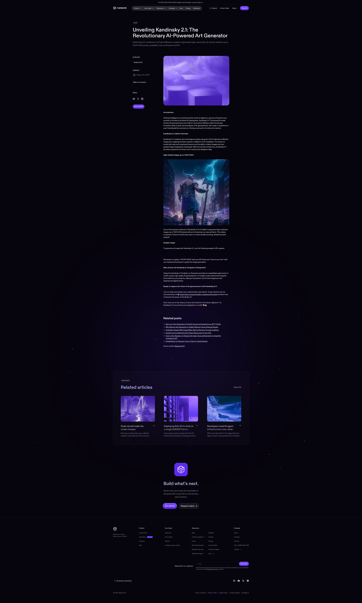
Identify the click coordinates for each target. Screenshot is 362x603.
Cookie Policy (223, 593)
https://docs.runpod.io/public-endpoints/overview (198, 294)
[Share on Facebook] (134, 99)
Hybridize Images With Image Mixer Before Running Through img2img (192, 330)
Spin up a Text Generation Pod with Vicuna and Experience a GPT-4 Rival (193, 324)
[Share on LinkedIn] (142, 99)
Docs (181, 8)
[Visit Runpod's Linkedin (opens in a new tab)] (248, 581)
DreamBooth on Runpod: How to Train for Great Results (186, 341)
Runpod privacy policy (212, 569)
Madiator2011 (179, 346)
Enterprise (196, 8)
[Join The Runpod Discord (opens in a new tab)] (239, 581)
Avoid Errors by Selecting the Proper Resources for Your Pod (188, 333)
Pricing (188, 8)
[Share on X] (138, 99)
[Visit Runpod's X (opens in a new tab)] (243, 581)
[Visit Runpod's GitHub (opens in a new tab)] (234, 581)
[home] (119, 8)
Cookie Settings (234, 593)
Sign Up (244, 8)
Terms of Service (200, 593)
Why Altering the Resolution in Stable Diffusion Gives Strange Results (192, 327)
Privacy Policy (212, 593)
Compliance (245, 593)
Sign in (234, 8)
